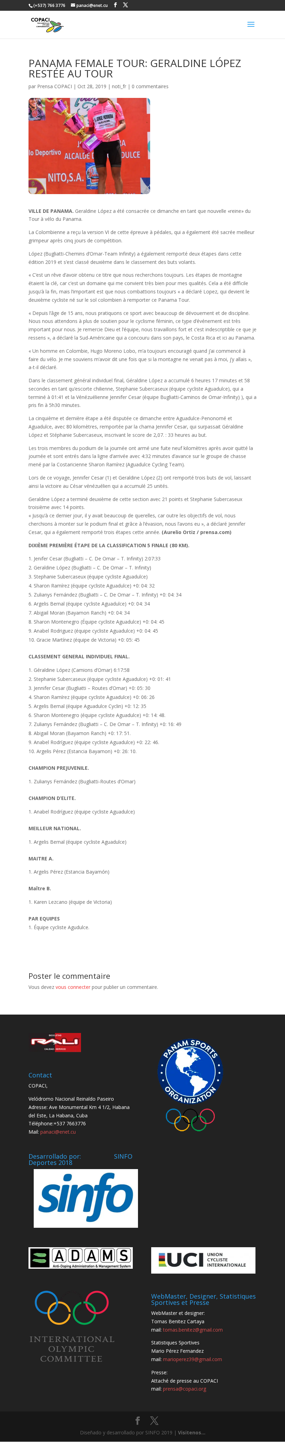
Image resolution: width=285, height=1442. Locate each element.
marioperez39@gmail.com (192, 1359)
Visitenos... (191, 1432)
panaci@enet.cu (58, 1131)
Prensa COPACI (54, 86)
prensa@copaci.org (184, 1388)
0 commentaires (150, 86)
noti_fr (119, 86)
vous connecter (73, 987)
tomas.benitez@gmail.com (193, 1329)
